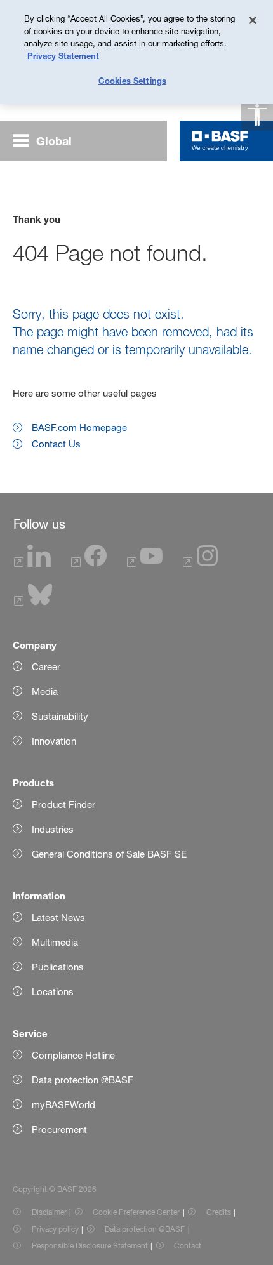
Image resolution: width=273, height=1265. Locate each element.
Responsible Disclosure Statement (90, 1245)
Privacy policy (55, 1229)
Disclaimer (49, 1212)
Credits (218, 1212)
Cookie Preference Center (136, 1212)
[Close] (253, 20)
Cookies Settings (132, 81)
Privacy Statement (63, 56)
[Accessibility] (257, 115)
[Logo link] (220, 141)
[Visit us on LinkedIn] (32, 563)
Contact (187, 1245)
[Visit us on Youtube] (144, 563)
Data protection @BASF (145, 1229)
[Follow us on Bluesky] (33, 602)
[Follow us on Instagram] (200, 563)
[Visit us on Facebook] (88, 563)
